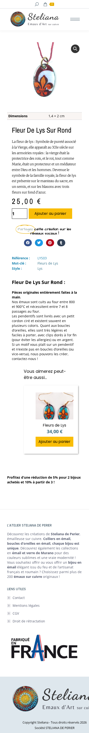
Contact (19, 597)
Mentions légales (26, 605)
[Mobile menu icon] (75, 19)
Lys (39, 268)
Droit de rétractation (29, 621)
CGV (16, 613)
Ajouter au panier (50, 213)
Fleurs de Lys (47, 263)
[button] (75, 49)
